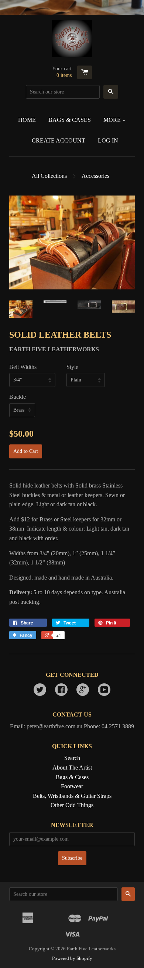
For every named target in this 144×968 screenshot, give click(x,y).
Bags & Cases (69, 120)
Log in (108, 140)
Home (27, 120)
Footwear (72, 786)
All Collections (49, 176)
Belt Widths (23, 367)
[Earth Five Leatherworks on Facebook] (61, 690)
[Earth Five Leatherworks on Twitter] (40, 690)
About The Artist (72, 767)
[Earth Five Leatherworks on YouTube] (104, 690)
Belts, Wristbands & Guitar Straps (72, 796)
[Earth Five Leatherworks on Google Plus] (82, 690)
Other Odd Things (72, 805)
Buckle (17, 397)
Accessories (95, 176)
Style (72, 367)
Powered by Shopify (72, 958)
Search (72, 758)
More (112, 120)
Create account (58, 140)
